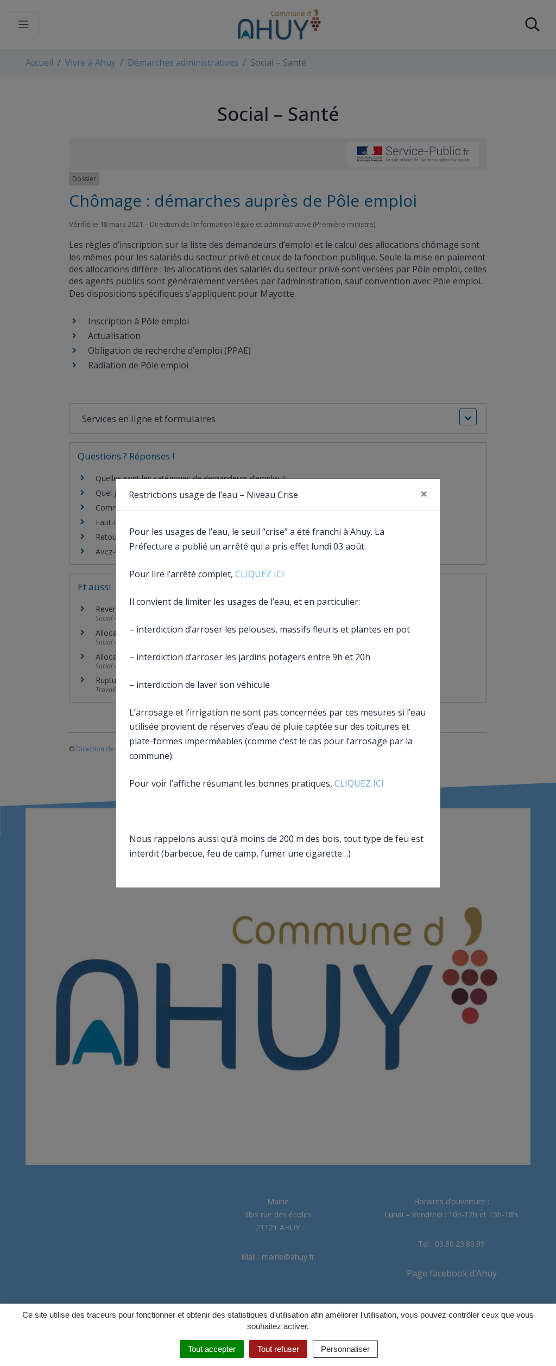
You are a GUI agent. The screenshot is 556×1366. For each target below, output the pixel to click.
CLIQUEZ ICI (260, 574)
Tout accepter (212, 1349)
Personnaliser (345, 1349)
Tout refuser (278, 1349)
